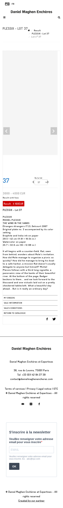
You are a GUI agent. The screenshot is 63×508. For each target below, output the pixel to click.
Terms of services (15, 388)
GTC (56, 388)
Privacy (31, 388)
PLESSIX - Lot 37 (40, 33)
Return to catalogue (15, 313)
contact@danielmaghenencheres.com (31, 378)
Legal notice (44, 388)
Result (37, 30)
